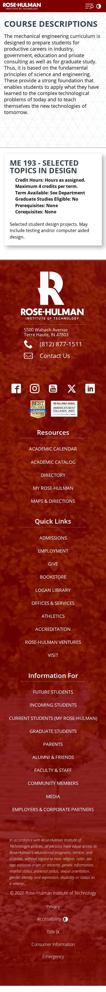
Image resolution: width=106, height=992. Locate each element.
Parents (53, 744)
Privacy (53, 906)
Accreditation (53, 629)
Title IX (53, 932)
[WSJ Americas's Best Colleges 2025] (64, 408)
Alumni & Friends (53, 757)
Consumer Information (53, 944)
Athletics (53, 616)
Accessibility (49, 919)
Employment (53, 551)
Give (53, 564)
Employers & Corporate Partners (53, 809)
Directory (53, 475)
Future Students (53, 692)
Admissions (53, 538)
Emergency (53, 956)
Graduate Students (53, 731)
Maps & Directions (53, 501)
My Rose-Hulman (53, 488)
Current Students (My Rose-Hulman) (53, 718)
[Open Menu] (89, 6)
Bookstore (53, 577)
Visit (53, 655)
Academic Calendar (53, 449)
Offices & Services (53, 603)
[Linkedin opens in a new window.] (90, 388)
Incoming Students (53, 705)
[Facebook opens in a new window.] (16, 388)
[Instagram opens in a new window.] (34, 388)
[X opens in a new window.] (71, 388)
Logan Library (53, 590)
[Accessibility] (99, 6)
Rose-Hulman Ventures (53, 642)
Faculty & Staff (53, 770)
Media (53, 796)
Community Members (53, 783)
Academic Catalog (53, 462)
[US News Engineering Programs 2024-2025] (37, 408)
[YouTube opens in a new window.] (53, 388)
